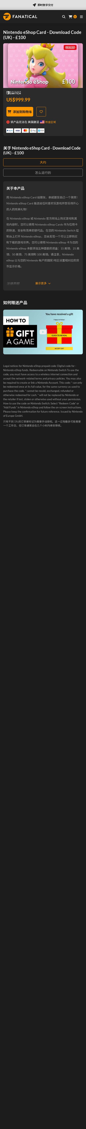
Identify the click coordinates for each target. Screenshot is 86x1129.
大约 (43, 162)
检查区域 (50, 122)
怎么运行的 (43, 172)
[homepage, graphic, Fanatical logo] (20, 17)
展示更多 (41, 283)
